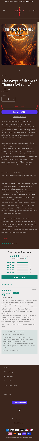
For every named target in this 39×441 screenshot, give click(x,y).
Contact (6, 390)
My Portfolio (8, 394)
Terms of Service (9, 381)
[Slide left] (15, 71)
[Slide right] (24, 71)
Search (6, 367)
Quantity (4, 95)
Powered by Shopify (27, 437)
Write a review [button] (19, 277)
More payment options (19, 116)
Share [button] (6, 238)
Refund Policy (8, 376)
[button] (4, 11)
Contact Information (10, 385)
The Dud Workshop (16, 437)
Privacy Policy (8, 372)
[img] (6, 290)
